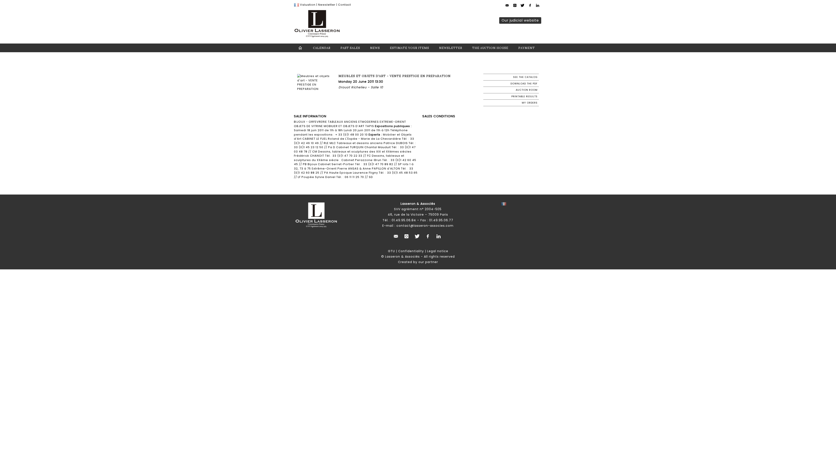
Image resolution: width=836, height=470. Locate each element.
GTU (391, 251)
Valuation (307, 5)
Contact (344, 5)
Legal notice (437, 251)
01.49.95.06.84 (404, 220)
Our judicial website (520, 20)
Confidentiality (411, 251)
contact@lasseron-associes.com (424, 225)
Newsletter (326, 5)
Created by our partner (418, 262)
